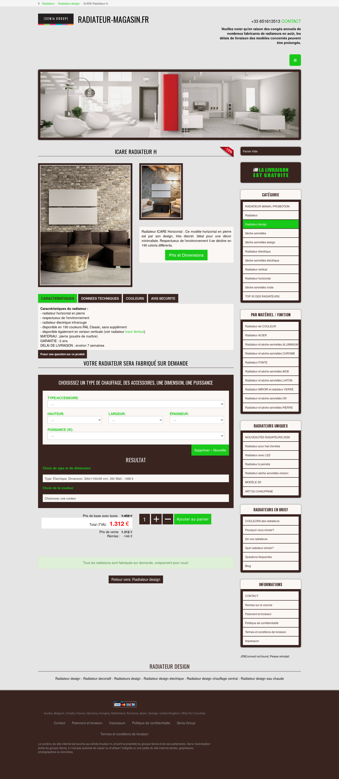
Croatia (70, 713)
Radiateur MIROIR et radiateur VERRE (269, 389)
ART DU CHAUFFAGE (259, 491)
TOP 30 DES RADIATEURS (262, 296)
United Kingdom (169, 713)
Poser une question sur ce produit (62, 354)
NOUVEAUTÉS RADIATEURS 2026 (267, 437)
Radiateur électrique (258, 251)
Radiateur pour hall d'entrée (262, 446)
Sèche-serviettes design (260, 242)
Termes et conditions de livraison (265, 632)
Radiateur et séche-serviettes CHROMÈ (270, 353)
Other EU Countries (193, 713)
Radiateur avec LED (258, 455)
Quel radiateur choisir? (259, 548)
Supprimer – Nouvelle (210, 450)
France (80, 713)
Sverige (153, 713)
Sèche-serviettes (255, 233)
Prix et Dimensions (186, 255)
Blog (248, 566)
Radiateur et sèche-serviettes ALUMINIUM (271, 344)
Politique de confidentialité (261, 623)
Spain (143, 713)
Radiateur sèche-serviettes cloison (266, 473)
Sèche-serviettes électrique (262, 260)
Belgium (59, 713)
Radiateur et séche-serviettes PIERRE (269, 407)
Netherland (118, 713)
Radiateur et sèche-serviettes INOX (267, 371)
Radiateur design (69, 3)
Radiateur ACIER (256, 335)
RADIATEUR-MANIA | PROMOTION (267, 206)
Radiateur (48, 3)
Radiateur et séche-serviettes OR (266, 398)
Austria (48, 713)
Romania (132, 713)
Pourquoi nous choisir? (259, 530)
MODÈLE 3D (253, 482)
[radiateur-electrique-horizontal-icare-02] (161, 191)
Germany (92, 713)
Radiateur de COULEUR (260, 326)
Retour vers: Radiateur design (135, 579)
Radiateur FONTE (256, 362)
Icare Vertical (134, 331)
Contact (59, 723)
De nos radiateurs (256, 539)
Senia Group (186, 723)
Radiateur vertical (256, 269)
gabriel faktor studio (283, 704)
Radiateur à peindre (257, 464)
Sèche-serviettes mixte (259, 287)
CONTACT (251, 596)
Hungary (104, 713)
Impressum (252, 641)
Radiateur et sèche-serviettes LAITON (268, 380)
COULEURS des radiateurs (262, 521)
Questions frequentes (258, 557)
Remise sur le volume (258, 605)
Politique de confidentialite (151, 723)
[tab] (57, 298)
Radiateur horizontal (258, 278)
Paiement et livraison (258, 614)
